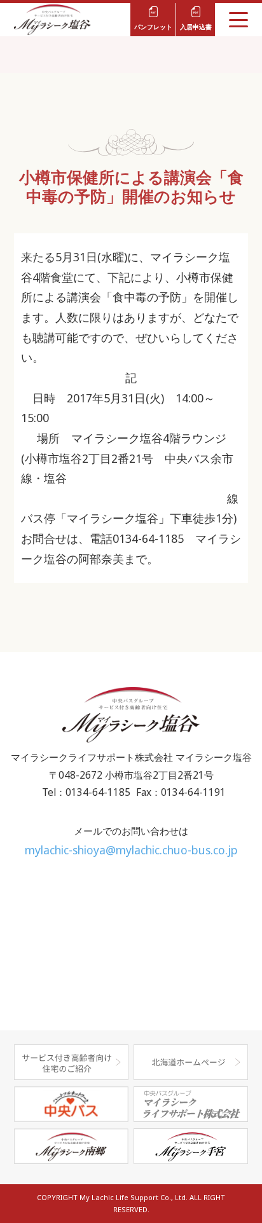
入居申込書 (196, 26)
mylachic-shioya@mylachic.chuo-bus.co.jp (131, 849)
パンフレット (153, 26)
